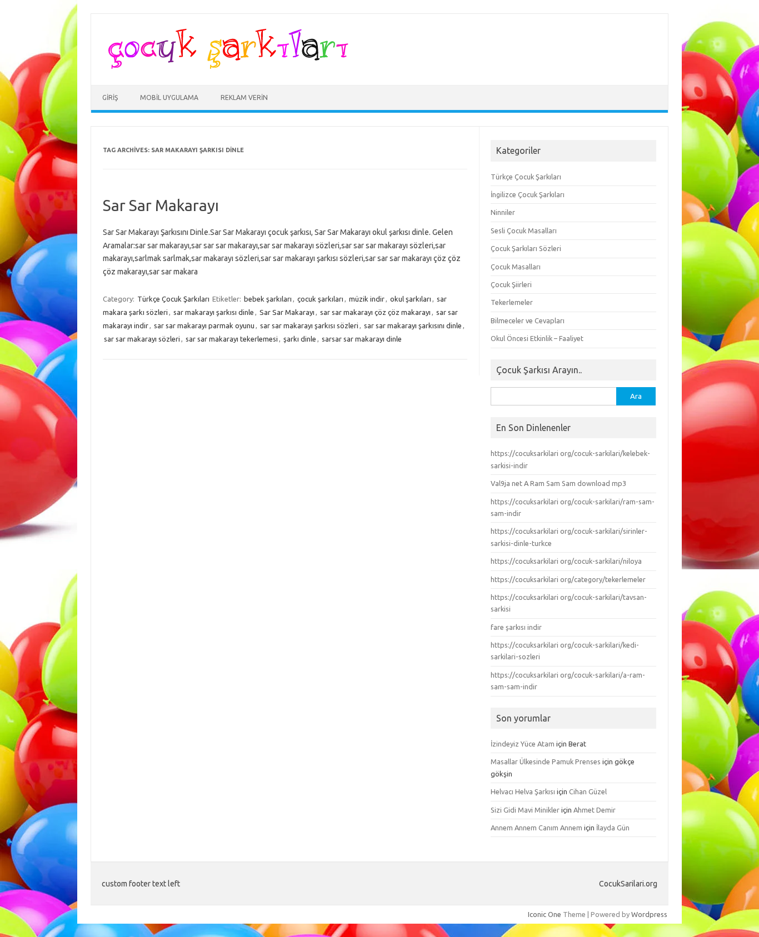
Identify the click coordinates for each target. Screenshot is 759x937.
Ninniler (503, 212)
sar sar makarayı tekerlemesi (232, 339)
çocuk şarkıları (320, 299)
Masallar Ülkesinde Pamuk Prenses (546, 761)
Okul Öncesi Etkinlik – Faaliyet (537, 338)
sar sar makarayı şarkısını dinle (413, 325)
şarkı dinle (299, 339)
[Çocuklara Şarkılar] (225, 66)
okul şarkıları (410, 299)
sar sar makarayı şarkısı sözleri (309, 325)
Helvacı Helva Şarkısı (523, 791)
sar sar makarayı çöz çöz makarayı (375, 312)
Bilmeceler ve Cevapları (528, 320)
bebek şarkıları (268, 299)
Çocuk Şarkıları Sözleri (526, 248)
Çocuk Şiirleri (511, 284)
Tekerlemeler (512, 302)
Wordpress (649, 914)
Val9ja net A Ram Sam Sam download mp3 (558, 483)
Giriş (110, 97)
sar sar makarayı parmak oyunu (204, 325)
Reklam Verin (244, 97)
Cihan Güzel (588, 791)
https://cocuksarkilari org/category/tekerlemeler (568, 579)
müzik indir (367, 299)
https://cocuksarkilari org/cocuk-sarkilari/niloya (566, 561)
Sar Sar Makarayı (161, 205)
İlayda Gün (613, 827)
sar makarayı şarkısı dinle (213, 312)
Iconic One (544, 914)
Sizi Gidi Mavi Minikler (525, 810)
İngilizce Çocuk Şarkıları (528, 194)
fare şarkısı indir (516, 627)
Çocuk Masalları (516, 266)
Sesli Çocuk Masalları (524, 230)
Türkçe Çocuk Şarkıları (173, 299)
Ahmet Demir (594, 810)
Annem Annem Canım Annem (536, 827)
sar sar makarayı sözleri (142, 339)
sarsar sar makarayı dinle (362, 339)
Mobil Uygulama (169, 97)
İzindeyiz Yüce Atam (523, 744)
